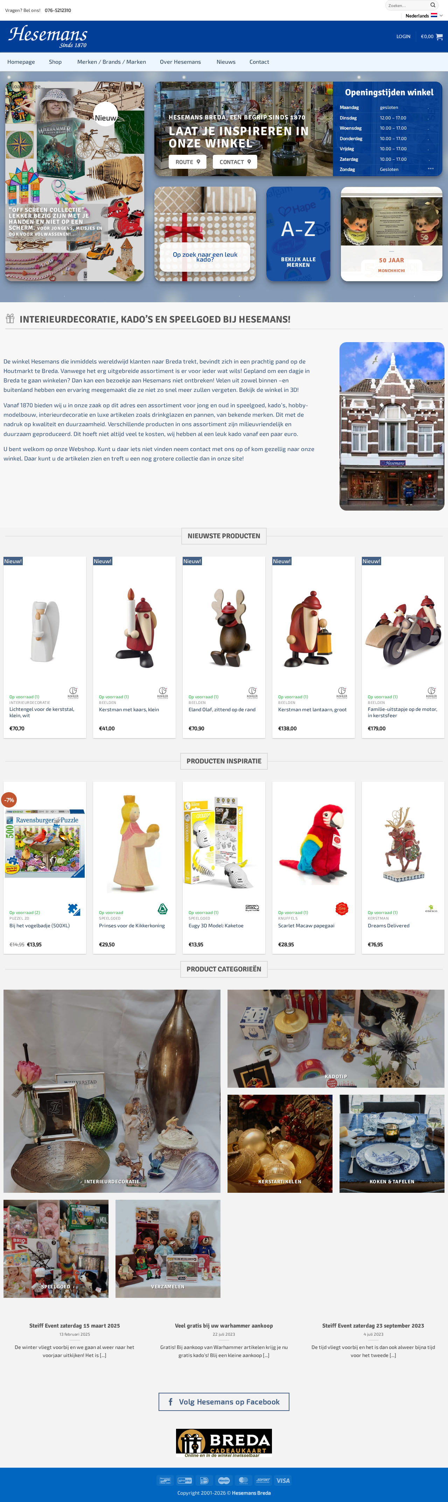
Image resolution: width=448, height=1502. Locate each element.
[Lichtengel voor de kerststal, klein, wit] (45, 628)
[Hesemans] (48, 36)
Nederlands (417, 16)
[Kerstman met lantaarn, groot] (313, 628)
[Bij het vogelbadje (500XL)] (45, 844)
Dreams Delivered (389, 925)
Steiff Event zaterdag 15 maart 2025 (74, 1325)
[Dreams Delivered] (403, 844)
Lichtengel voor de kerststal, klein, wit (41, 712)
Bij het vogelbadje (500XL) (39, 925)
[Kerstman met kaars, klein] (134, 628)
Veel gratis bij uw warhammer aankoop (224, 1325)
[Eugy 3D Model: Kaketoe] (224, 844)
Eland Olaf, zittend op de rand (222, 709)
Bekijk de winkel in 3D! (269, 389)
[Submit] (433, 5)
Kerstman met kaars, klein (129, 709)
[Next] (132, 181)
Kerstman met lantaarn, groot (312, 709)
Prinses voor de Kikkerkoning (132, 925)
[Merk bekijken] (73, 693)
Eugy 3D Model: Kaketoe (216, 925)
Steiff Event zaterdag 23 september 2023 (373, 1325)
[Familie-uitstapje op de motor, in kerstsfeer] (403, 628)
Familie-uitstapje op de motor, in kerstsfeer (402, 712)
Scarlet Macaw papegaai (306, 925)
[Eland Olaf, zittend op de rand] (224, 628)
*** (431, 169)
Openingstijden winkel (389, 92)
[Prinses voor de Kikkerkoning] (134, 844)
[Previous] (16, 181)
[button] (404, 36)
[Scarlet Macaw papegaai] (313, 844)
